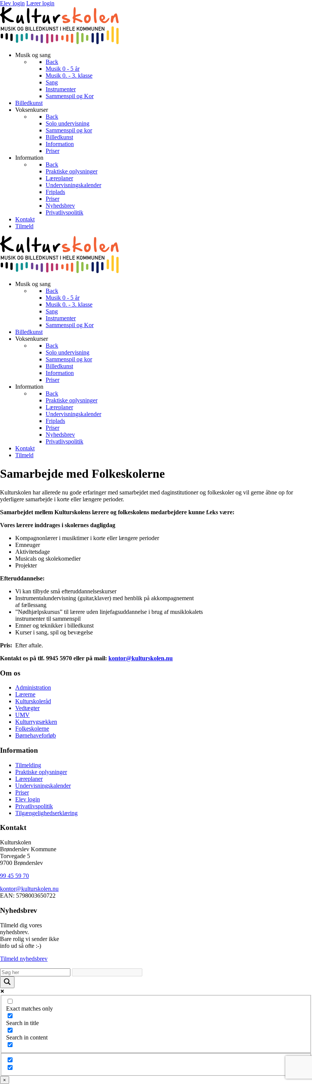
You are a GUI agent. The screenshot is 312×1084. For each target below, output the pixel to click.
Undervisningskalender (43, 785)
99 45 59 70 (14, 876)
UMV (22, 715)
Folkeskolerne (32, 728)
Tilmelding (28, 765)
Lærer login (40, 3)
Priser (22, 792)
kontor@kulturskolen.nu (29, 888)
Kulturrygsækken (36, 721)
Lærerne (25, 694)
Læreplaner (29, 779)
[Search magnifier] (7, 982)
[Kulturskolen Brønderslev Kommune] (59, 42)
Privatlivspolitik (34, 806)
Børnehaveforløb (35, 735)
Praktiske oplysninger (41, 772)
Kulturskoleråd (33, 701)
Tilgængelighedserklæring (46, 813)
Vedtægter (27, 708)
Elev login (12, 3)
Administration (33, 687)
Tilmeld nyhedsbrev (24, 958)
